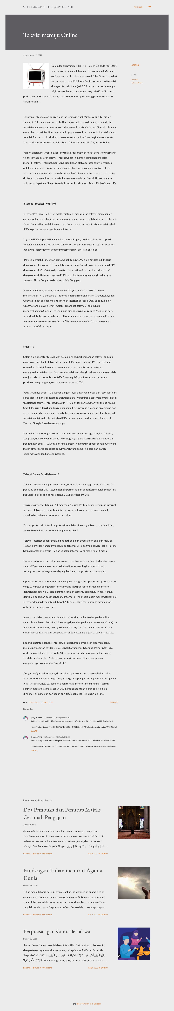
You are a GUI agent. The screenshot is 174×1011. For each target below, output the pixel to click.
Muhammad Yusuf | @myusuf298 (48, 7)
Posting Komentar (42, 854)
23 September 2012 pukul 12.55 (57, 737)
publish (134, 79)
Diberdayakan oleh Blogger (88, 1004)
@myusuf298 (36, 718)
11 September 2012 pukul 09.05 (57, 718)
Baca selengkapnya (98, 854)
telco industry (137, 83)
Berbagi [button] (135, 65)
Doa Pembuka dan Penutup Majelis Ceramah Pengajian (62, 813)
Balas (34, 731)
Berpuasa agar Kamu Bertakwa (56, 931)
